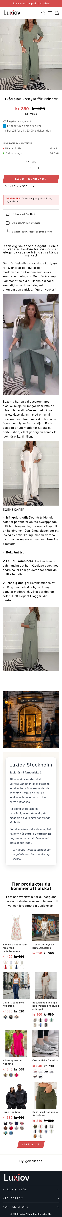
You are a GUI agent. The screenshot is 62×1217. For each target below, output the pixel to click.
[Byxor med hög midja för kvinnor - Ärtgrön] (51, 1131)
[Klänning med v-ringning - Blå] (11, 1075)
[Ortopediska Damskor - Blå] (41, 1076)
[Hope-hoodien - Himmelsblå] (5, 1133)
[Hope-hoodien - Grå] (11, 1133)
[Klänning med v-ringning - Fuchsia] (16, 1075)
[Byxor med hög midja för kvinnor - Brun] (35, 1136)
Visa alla (31, 1144)
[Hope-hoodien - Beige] (22, 1128)
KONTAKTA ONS (16, 1206)
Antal (31, 161)
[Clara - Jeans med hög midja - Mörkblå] (5, 1017)
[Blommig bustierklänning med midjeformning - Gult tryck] (16, 962)
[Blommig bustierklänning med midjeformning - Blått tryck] (11, 962)
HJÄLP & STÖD (15, 1189)
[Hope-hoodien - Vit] (16, 1128)
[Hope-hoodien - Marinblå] (16, 1123)
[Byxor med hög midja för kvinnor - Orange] (41, 1131)
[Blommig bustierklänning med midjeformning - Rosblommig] (5, 962)
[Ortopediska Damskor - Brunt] (35, 1076)
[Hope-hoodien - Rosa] (22, 1123)
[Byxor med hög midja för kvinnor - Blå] (46, 1131)
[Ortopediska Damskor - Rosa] (35, 1072)
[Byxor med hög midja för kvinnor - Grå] (41, 1136)
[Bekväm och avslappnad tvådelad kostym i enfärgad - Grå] (35, 1020)
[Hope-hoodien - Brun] (5, 1128)
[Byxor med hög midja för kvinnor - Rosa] (41, 1126)
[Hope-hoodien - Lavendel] (11, 1123)
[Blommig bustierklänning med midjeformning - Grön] (22, 962)
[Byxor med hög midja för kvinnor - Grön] (35, 1126)
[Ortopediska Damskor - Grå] (51, 1072)
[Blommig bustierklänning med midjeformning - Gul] (11, 967)
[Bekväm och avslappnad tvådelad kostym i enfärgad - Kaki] (35, 1025)
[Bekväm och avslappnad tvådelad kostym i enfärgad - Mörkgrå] (46, 1025)
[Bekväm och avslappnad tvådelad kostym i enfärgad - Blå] (41, 1025)
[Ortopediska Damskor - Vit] (41, 1072)
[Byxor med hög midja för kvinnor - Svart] (46, 1126)
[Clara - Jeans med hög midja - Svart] (11, 1017)
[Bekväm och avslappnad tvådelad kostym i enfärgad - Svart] (41, 1020)
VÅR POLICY (13, 1198)
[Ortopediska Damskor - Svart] (46, 1072)
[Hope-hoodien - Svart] (5, 1123)
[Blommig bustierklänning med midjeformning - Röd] (5, 967)
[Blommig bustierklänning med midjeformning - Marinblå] (16, 967)
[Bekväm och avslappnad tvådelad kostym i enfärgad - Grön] (51, 1020)
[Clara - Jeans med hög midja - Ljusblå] (16, 1017)
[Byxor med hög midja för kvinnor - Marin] (35, 1131)
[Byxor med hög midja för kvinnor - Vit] (51, 1126)
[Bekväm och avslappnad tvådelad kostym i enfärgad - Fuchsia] (46, 1020)
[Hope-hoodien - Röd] (11, 1128)
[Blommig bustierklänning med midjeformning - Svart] (22, 967)
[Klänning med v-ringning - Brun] (5, 1075)
